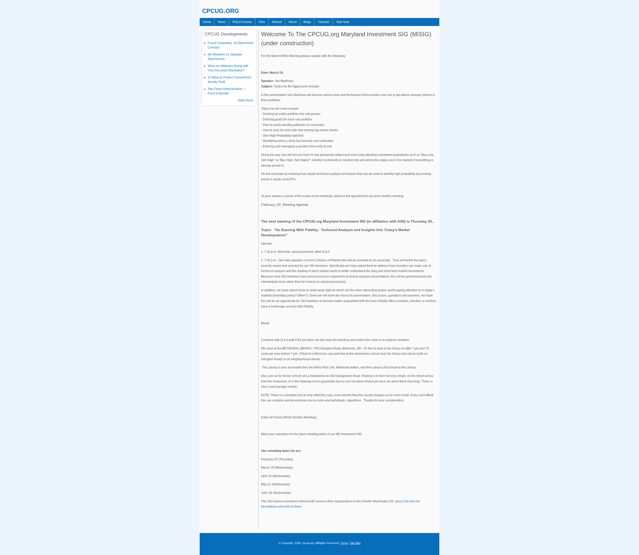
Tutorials (323, 22)
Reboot (277, 22)
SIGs (262, 22)
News (222, 22)
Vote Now (342, 22)
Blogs (307, 22)
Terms (344, 543)
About (293, 22)
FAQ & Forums (242, 22)
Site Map (355, 543)
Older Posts (245, 100)
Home (207, 22)
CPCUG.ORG (220, 10)
